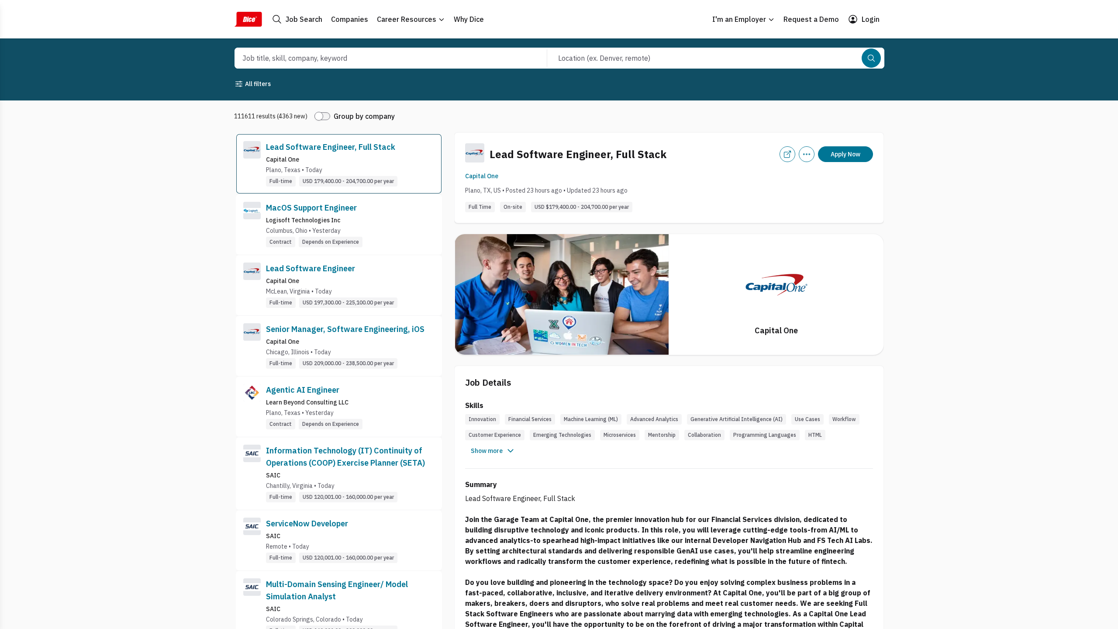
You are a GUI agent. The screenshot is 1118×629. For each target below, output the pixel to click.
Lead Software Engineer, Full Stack (330, 147)
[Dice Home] (248, 19)
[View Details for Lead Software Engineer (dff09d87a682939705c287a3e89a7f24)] (339, 285)
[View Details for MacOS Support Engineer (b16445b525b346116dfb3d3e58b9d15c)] (339, 224)
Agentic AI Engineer (302, 390)
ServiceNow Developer (307, 523)
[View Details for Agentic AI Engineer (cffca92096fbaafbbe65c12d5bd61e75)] (339, 406)
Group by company (364, 116)
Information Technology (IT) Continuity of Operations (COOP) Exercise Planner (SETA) (345, 457)
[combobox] (381, 58)
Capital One (481, 176)
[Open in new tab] (787, 154)
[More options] (806, 154)
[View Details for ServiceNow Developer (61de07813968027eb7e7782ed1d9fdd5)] (339, 540)
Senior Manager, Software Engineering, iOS (345, 329)
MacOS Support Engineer (311, 208)
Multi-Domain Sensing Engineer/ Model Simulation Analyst (337, 590)
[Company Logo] (252, 164)
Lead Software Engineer (310, 268)
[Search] (871, 58)
